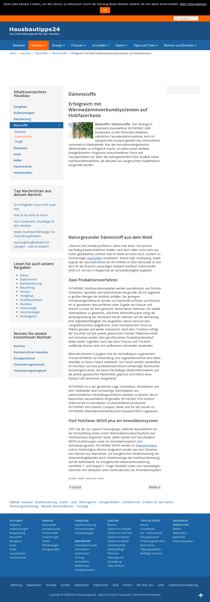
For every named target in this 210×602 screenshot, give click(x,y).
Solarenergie (28, 308)
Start (13, 53)
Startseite (19, 45)
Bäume (112, 525)
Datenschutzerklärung (183, 585)
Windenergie (50, 545)
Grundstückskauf (31, 300)
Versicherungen (30, 312)
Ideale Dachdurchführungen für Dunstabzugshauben (34, 234)
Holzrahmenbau (146, 445)
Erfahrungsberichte (152, 541)
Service (127, 585)
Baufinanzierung (30, 283)
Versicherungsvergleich (30, 370)
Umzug (79, 557)
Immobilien (99, 45)
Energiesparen (51, 529)
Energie (57, 45)
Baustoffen (94, 258)
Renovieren (147, 545)
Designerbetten (109, 502)
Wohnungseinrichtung (24, 506)
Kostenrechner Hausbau (31, 352)
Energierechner (24, 358)
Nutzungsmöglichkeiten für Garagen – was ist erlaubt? (31, 244)
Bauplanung (22, 119)
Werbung (16, 585)
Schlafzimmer (131, 502)
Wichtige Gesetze (151, 553)
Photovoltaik (50, 533)
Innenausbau (23, 172)
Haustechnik (23, 166)
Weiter (154, 487)
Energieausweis (85, 570)
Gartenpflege (115, 549)
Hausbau (37, 45)
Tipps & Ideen (116, 565)
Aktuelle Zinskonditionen (57, 506)
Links (161, 585)
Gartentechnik (116, 545)
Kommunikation (183, 541)
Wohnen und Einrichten (179, 45)
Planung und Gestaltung (115, 559)
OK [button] (105, 10)
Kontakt (51, 585)
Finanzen (77, 45)
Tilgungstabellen (150, 549)
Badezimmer (28, 279)
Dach (17, 154)
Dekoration (180, 533)
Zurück (76, 487)
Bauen (144, 525)
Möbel (177, 529)
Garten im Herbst (118, 537)
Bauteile (20, 132)
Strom (46, 541)
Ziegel (19, 141)
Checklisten (147, 529)
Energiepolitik (50, 549)
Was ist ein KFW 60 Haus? (31, 215)
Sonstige (82, 506)
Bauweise (20, 148)
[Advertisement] (84, 70)
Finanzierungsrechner (29, 364)
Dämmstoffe (59, 53)
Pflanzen (113, 553)
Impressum (100, 585)
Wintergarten (28, 316)
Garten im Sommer (119, 533)
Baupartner (33, 585)
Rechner (19, 346)
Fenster (25, 292)
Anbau (24, 275)
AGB (116, 585)
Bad (73, 502)
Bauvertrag (27, 287)
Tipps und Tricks (144, 45)
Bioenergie (49, 525)
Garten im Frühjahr (119, 529)
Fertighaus (27, 296)
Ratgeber (20, 107)
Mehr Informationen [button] (193, 4)
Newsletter (81, 585)
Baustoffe (41, 53)
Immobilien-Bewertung (82, 563)
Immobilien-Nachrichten (82, 551)
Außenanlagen (24, 113)
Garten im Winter (118, 541)
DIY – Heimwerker (151, 533)
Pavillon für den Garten (158, 502)
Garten (119, 45)
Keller (18, 160)
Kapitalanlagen (84, 533)
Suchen (65, 585)
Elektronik (179, 537)
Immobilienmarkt (86, 545)
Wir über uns (145, 585)
